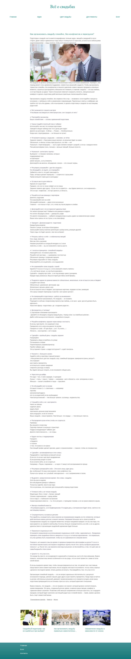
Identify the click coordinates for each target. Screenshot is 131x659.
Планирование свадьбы (37, 599)
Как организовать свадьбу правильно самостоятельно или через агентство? (65, 630)
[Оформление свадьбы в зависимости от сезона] (96, 617)
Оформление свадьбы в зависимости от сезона (95, 630)
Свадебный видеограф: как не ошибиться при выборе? (34, 630)
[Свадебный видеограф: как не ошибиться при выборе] (34, 617)
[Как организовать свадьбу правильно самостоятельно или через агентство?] (65, 617)
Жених (56, 599)
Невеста (49, 599)
